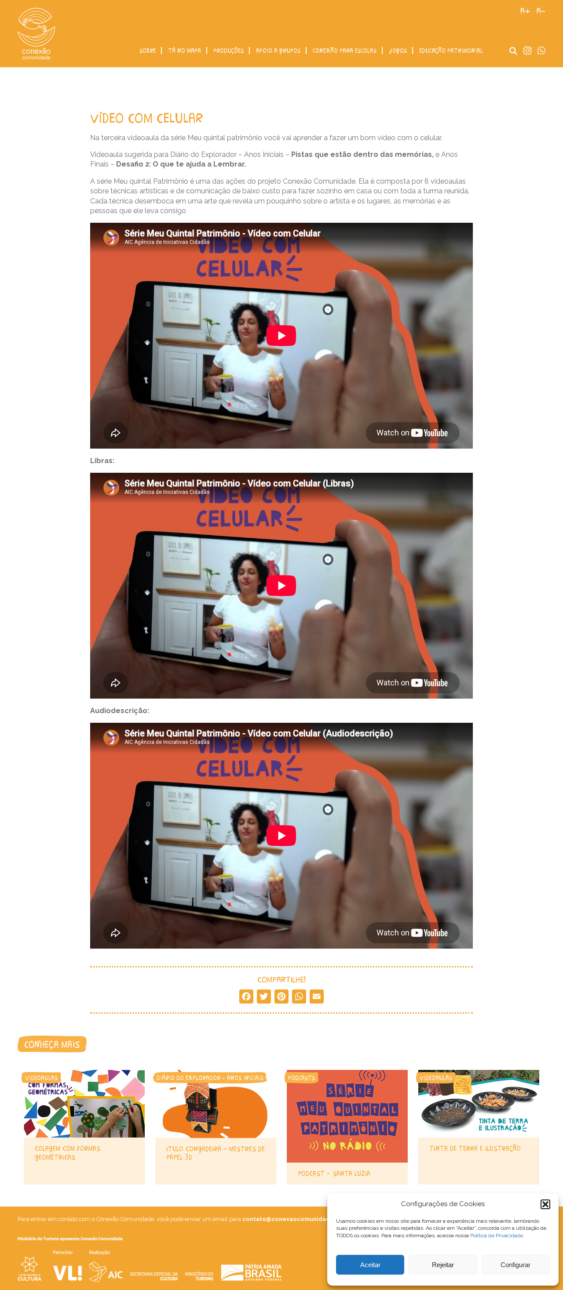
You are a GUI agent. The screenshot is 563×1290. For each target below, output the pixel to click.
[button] (545, 1204)
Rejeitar (443, 1264)
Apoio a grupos (278, 50)
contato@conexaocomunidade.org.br (298, 1219)
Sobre (147, 50)
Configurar (515, 1264)
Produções (228, 50)
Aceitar (370, 1264)
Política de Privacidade (496, 1235)
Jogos (398, 50)
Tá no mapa (184, 50)
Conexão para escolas (345, 50)
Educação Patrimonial (451, 50)
